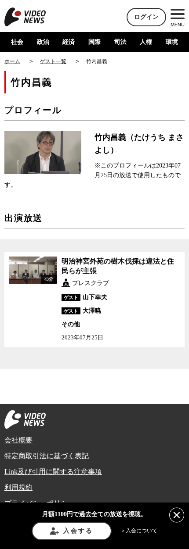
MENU (178, 24)
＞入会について (138, 531)
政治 (43, 42)
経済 (68, 42)
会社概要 (18, 440)
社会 (17, 42)
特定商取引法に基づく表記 (46, 456)
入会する (78, 531)
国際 (94, 42)
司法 (120, 42)
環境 (172, 42)
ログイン (146, 17)
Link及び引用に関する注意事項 (53, 471)
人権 (146, 42)
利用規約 (18, 487)
